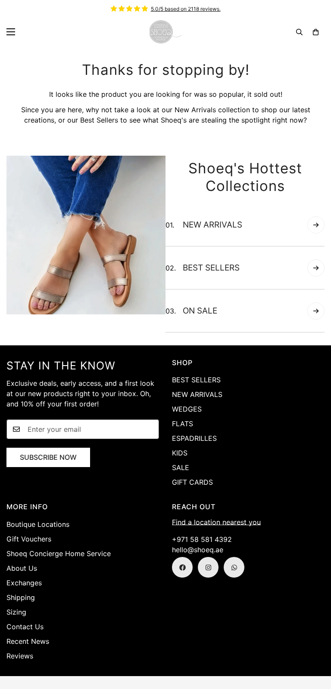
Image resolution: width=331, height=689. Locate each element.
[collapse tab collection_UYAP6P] (316, 311)
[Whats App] (234, 567)
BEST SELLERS (196, 379)
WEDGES (187, 409)
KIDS (179, 453)
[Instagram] (208, 567)
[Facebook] (182, 567)
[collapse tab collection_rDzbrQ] (316, 225)
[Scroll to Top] (314, 642)
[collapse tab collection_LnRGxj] (316, 268)
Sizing (16, 612)
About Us (21, 568)
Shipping (20, 597)
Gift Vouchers (28, 539)
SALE (180, 467)
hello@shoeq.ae (197, 549)
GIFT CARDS (192, 482)
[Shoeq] (166, 32)
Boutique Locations (37, 524)
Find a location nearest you (216, 522)
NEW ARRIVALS (197, 394)
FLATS (182, 423)
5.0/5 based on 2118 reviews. (186, 9)
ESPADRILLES (194, 438)
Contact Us (25, 626)
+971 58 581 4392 (202, 539)
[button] (316, 32)
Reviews (19, 656)
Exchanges (24, 582)
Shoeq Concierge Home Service (58, 553)
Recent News (27, 641)
